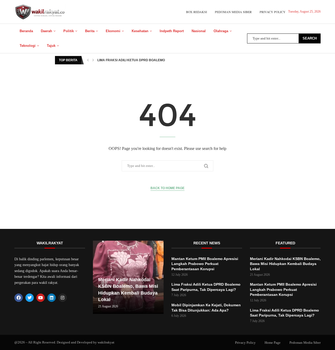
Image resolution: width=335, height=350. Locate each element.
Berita (89, 31)
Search (310, 38)
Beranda (26, 31)
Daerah (46, 31)
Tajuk (51, 46)
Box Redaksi (196, 12)
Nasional (199, 31)
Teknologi (28, 46)
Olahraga (221, 31)
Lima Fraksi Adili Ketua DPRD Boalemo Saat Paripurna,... (147, 60)
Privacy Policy (273, 12)
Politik (68, 31)
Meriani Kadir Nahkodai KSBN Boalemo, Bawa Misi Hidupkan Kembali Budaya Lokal (285, 264)
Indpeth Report (172, 31)
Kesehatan (140, 31)
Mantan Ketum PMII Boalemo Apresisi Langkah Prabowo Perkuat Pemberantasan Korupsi (204, 264)
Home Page (273, 343)
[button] (88, 60)
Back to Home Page (167, 188)
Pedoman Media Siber (233, 12)
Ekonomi (113, 31)
